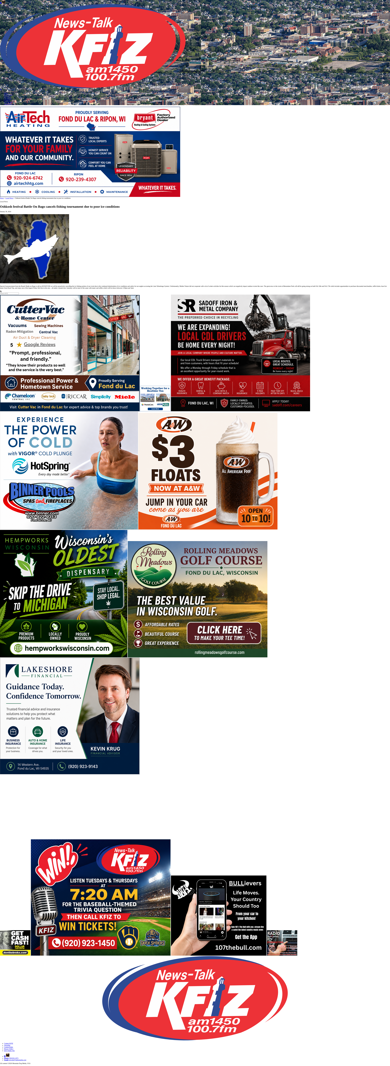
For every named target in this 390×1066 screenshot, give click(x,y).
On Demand (8, 102)
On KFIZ (7, 100)
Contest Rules (8, 1047)
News (6, 93)
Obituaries (7, 97)
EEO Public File (9, 1051)
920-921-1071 (11, 1058)
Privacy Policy (8, 1049)
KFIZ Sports (8, 95)
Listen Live (7, 104)
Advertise (7, 1045)
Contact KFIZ (8, 1043)
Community (8, 99)
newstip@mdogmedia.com (15, 1060)
